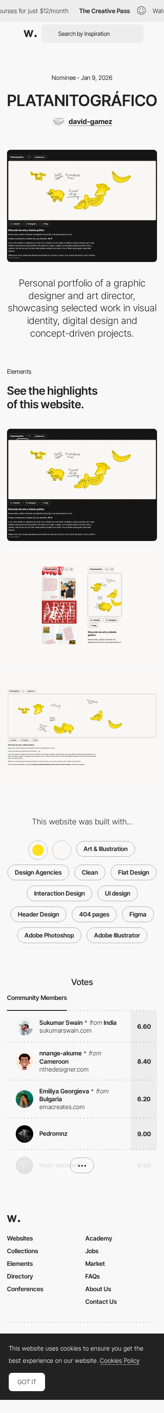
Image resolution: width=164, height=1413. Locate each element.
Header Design (38, 914)
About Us (98, 1288)
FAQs (92, 1276)
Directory (20, 1276)
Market (95, 1263)
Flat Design (133, 872)
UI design (117, 893)
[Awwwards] (30, 33)
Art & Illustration (106, 848)
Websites (20, 1238)
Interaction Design (59, 893)
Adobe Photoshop (49, 935)
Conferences (25, 1288)
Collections (22, 1250)
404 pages (94, 914)
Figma (138, 914)
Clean (90, 872)
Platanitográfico (82, 100)
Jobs (91, 1250)
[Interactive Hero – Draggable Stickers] (82, 485)
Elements (20, 1263)
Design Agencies (38, 872)
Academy (98, 1238)
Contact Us (101, 1301)
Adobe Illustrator (117, 935)
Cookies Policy (120, 1361)
